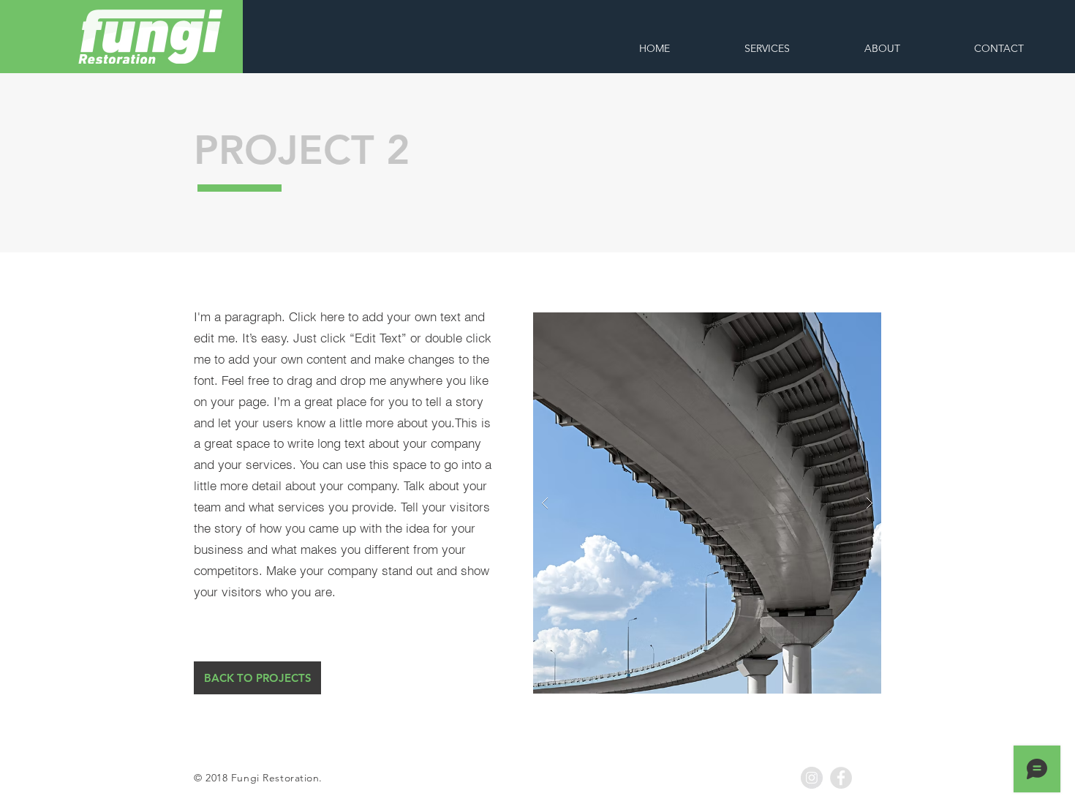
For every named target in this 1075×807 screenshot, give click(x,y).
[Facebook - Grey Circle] (841, 778)
